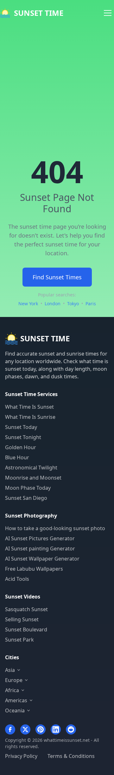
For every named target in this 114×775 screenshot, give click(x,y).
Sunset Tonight (23, 437)
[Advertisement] (57, 86)
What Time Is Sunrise (30, 416)
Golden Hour (20, 447)
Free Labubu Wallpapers (34, 568)
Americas (16, 700)
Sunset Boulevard (26, 629)
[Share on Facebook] (10, 729)
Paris (91, 304)
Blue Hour (17, 457)
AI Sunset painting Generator (40, 548)
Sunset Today (21, 427)
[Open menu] (107, 13)
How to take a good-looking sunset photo (55, 528)
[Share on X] (25, 729)
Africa (12, 690)
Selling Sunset (22, 619)
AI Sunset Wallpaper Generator (42, 558)
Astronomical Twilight (31, 467)
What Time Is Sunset (29, 406)
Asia (10, 669)
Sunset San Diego (26, 497)
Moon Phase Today (28, 487)
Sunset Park (19, 639)
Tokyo (73, 304)
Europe (13, 680)
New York (28, 304)
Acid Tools (17, 578)
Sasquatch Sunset (26, 609)
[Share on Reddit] (71, 729)
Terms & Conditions (71, 756)
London (52, 304)
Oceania (15, 710)
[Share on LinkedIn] (56, 729)
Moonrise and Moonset (33, 477)
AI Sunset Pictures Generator (40, 538)
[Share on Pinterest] (40, 729)
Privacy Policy (21, 756)
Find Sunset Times (57, 277)
